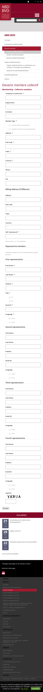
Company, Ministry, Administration (20, 125)
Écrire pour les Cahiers (10, 638)
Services (6, 648)
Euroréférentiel (8, 670)
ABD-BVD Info (7, 632)
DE (40, 1)
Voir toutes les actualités (10, 554)
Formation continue (9, 667)
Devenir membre (9, 48)
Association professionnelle (13, 44)
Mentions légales (17, 679)
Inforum (5, 624)
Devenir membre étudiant (15, 55)
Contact (6, 675)
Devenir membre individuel (15, 58)
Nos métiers (7, 659)
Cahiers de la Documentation (12, 635)
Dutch (13, 322)
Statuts (6, 79)
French (13, 318)
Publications (8, 630)
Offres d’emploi (8, 650)
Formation (6, 664)
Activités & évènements (11, 616)
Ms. (12, 301)
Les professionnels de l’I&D (11, 662)
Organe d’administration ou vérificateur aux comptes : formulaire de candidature (21, 66)
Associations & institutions (11, 672)
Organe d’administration (12, 62)
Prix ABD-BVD (7, 627)
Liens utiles (6, 653)
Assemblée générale (10, 75)
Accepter (35, 689)
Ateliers (5, 621)
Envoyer (5, 508)
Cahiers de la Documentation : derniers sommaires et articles (15, 641)
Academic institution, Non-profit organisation (23, 129)
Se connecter (29, 2)
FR (35, 1)
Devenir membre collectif (15, 52)
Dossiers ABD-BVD (8, 645)
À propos (7, 40)
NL (38, 1)
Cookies (26, 679)
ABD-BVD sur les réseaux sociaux (13, 656)
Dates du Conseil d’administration (18, 71)
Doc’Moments (7, 619)
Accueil (5, 579)
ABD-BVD (9, 35)
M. (12, 297)
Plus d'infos (24, 689)
